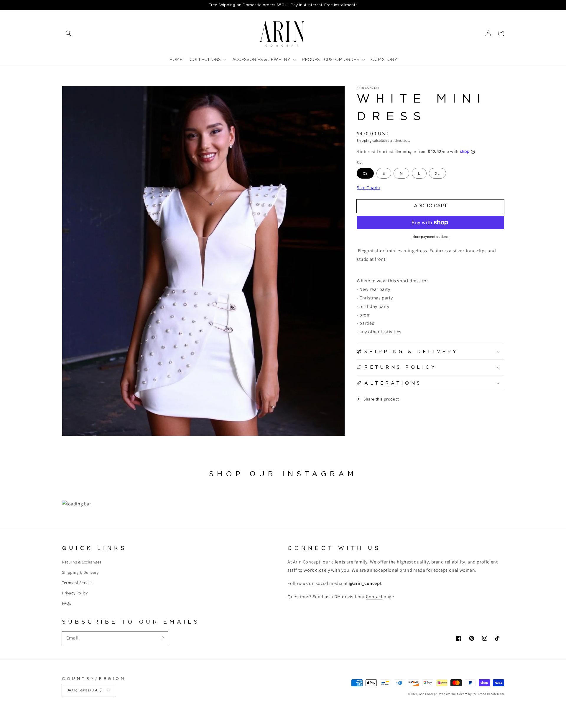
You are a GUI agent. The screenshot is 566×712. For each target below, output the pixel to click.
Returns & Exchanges (81, 562)
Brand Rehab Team (491, 694)
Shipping (364, 140)
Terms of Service (77, 582)
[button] (68, 33)
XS (365, 173)
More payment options (430, 236)
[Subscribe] (161, 638)
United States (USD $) (85, 690)
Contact (374, 597)
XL (437, 173)
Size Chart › (368, 187)
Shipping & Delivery (80, 572)
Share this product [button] (381, 399)
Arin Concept (428, 694)
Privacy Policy (75, 593)
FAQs (66, 603)
